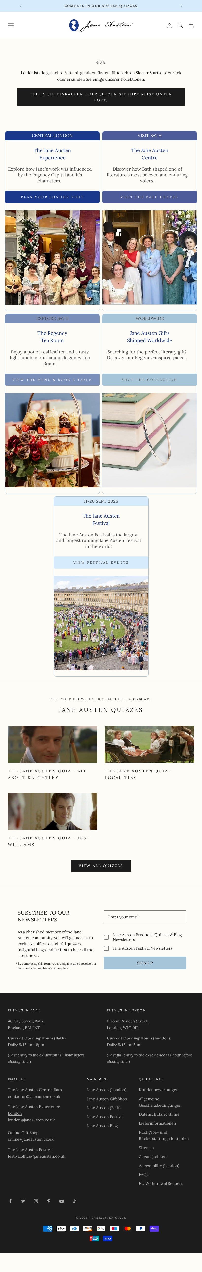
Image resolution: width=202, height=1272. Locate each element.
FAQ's (144, 1174)
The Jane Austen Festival (30, 1149)
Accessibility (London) (159, 1165)
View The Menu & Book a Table (52, 380)
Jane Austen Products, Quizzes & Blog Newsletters (147, 937)
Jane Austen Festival (105, 1116)
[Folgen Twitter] (23, 1201)
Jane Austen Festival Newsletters (142, 948)
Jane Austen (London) (106, 1089)
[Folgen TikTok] (74, 1201)
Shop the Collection (150, 380)
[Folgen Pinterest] (48, 1201)
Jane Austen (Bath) (104, 1107)
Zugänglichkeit (153, 1156)
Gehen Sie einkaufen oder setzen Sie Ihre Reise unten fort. (101, 97)
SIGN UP (145, 962)
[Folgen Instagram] (36, 1201)
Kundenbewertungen (159, 1089)
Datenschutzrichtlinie (159, 1114)
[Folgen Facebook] (10, 1201)
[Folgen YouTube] (61, 1201)
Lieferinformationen (157, 1123)
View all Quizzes (101, 865)
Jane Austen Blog (102, 1125)
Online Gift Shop (23, 1132)
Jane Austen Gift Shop (107, 1098)
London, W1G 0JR (123, 1027)
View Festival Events (101, 562)
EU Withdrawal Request (161, 1183)
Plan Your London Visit (52, 197)
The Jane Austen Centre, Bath (35, 1089)
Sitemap (146, 1147)
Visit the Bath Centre (150, 197)
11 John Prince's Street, (128, 1021)
